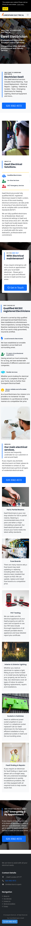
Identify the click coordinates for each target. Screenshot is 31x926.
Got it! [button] (5, 8)
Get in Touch (17, 287)
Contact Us (7, 901)
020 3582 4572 (14, 105)
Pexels (17, 154)
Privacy (6, 906)
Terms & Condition (9, 904)
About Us (6, 896)
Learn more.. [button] (20, 4)
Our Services (7, 899)
